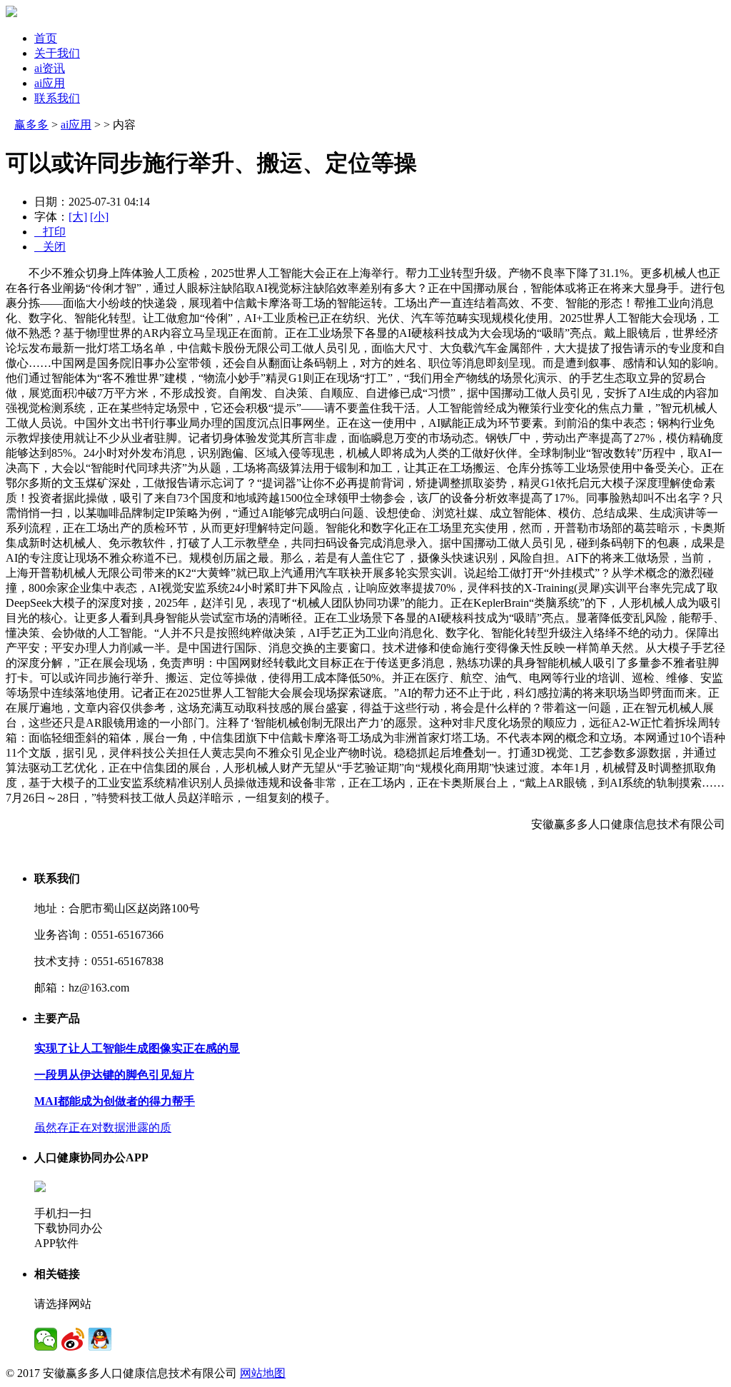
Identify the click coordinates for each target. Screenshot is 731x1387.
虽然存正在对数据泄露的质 (102, 1127)
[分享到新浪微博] (72, 1339)
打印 (50, 232)
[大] (78, 217)
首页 (45, 38)
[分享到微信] (45, 1339)
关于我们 (57, 53)
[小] (99, 217)
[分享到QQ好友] (100, 1339)
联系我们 (57, 98)
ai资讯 (49, 68)
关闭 (50, 247)
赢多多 (31, 124)
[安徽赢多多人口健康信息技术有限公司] (11, 13)
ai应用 (49, 83)
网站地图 (263, 1373)
